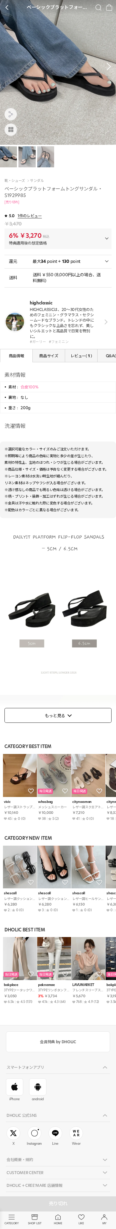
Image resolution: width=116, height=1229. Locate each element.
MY (104, 1223)
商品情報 (16, 355)
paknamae (46, 985)
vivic (7, 802)
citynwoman (82, 802)
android (38, 1099)
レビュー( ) (81, 355)
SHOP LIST (34, 1223)
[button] (107, 66)
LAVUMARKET (83, 985)
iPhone (14, 1099)
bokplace (11, 985)
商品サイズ (48, 355)
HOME (58, 1223)
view (105, 322)
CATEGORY (11, 1223)
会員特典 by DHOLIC (58, 1041)
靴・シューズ (14, 180)
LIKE (81, 1223)
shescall (10, 893)
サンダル (37, 180)
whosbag (45, 802)
